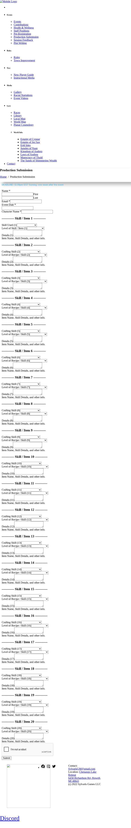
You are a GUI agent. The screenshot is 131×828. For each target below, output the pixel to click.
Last (35, 197)
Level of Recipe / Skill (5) (16, 334)
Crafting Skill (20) (11, 728)
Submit (6, 758)
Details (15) (8, 605)
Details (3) (7, 288)
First (35, 194)
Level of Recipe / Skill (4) (16, 307)
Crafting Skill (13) (11, 542)
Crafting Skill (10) (11, 463)
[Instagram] (48, 767)
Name (6, 190)
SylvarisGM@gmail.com (81, 768)
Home (3, 176)
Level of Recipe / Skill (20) (16, 731)
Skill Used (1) (9, 225)
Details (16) (8, 632)
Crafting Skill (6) (11, 357)
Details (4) (7, 314)
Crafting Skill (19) (11, 701)
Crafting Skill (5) (11, 330)
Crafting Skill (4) (11, 304)
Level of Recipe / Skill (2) (16, 254)
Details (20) (8, 738)
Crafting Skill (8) (11, 410)
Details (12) (8, 526)
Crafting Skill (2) (11, 251)
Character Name (11, 211)
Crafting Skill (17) (11, 648)
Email (6, 201)
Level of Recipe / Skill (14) (16, 572)
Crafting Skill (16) (11, 622)
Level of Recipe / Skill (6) (16, 360)
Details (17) (8, 658)
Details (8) (7, 420)
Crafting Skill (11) (11, 489)
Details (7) (7, 394)
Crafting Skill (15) (11, 595)
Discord (9, 818)
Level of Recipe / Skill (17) (16, 651)
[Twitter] (54, 767)
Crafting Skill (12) (11, 516)
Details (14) (8, 579)
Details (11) (8, 500)
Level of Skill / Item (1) (14, 228)
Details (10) (8, 473)
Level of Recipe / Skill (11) (16, 493)
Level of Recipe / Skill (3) (16, 281)
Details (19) (8, 711)
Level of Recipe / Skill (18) (16, 678)
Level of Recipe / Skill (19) (16, 704)
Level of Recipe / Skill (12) (16, 519)
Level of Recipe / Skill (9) (16, 440)
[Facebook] (43, 767)
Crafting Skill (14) (11, 569)
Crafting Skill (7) (11, 383)
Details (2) (7, 261)
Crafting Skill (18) (11, 675)
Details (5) (7, 341)
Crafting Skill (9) (11, 436)
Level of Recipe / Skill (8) (16, 413)
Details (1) (7, 235)
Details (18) (8, 685)
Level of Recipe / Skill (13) (16, 546)
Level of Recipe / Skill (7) (16, 387)
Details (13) (8, 552)
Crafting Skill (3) (11, 278)
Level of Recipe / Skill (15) (16, 598)
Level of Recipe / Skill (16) (16, 625)
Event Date (9, 204)
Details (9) (7, 447)
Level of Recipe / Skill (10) (16, 466)
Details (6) (7, 367)
